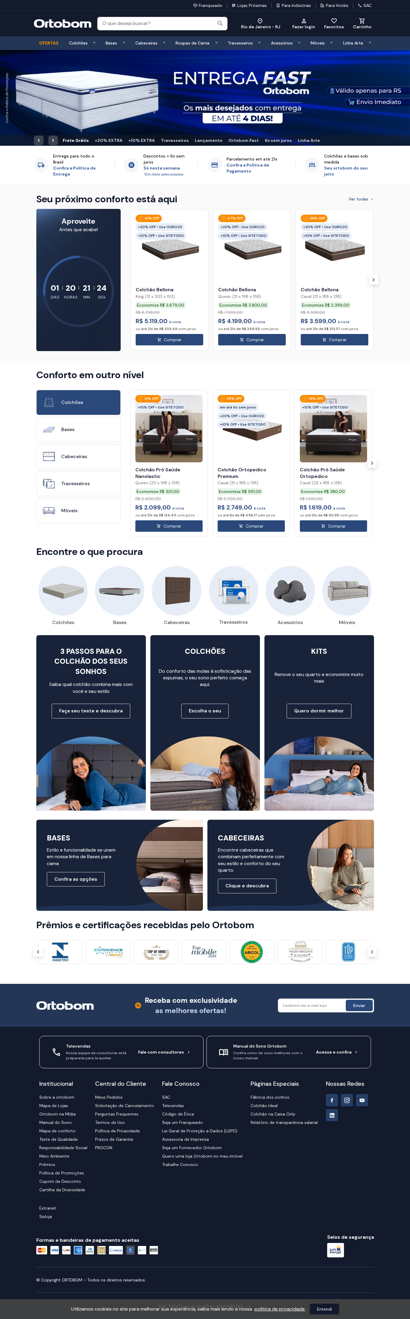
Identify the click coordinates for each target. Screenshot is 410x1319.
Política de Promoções (61, 1076)
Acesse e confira (333, 956)
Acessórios (290, 526)
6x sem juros (278, 44)
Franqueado (210, 5)
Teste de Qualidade (58, 1043)
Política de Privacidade (117, 1034)
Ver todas (358, 103)
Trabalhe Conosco (180, 1068)
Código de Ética (178, 1018)
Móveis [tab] (69, 414)
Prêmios (47, 1068)
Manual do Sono (55, 1026)
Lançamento (208, 44)
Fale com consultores (161, 956)
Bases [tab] (67, 333)
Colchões (63, 526)
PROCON (103, 1051)
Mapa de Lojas (53, 1009)
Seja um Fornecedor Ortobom (192, 1051)
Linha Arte (309, 44)
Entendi (324, 1309)
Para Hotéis (337, 5)
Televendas (173, 1009)
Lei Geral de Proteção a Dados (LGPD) (199, 1034)
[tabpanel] (251, 367)
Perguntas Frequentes (116, 1018)
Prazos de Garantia (114, 1043)
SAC (367, 5)
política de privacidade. (280, 1309)
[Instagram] (347, 1004)
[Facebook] (332, 1004)
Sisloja (45, 1120)
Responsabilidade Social (63, 1051)
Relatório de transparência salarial (284, 1026)
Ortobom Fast (243, 44)
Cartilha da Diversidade (62, 1093)
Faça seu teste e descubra (91, 614)
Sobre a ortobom (56, 1001)
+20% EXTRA (108, 44)
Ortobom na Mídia (57, 1018)
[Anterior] (38, 856)
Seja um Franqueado (182, 1026)
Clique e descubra (247, 789)
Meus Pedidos (109, 1001)
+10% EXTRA (141, 44)
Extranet (47, 1112)
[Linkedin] (332, 1019)
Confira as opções (75, 783)
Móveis (347, 526)
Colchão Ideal (264, 1009)
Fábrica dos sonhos (270, 1001)
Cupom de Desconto (60, 1085)
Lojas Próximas (252, 5)
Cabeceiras (177, 526)
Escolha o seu (205, 614)
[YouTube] (362, 1004)
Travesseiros (175, 44)
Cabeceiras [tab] (74, 360)
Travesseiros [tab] (75, 387)
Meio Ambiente (54, 1060)
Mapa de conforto (57, 1034)
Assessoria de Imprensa (185, 1043)
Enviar (359, 909)
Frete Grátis (76, 44)
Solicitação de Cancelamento (124, 1009)
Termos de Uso (110, 1026)
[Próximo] (373, 183)
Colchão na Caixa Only (273, 1018)
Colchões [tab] (72, 306)
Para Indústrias (296, 5)
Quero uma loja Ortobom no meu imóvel (202, 1060)
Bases (119, 526)
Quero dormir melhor (319, 614)
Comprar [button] (173, 243)
